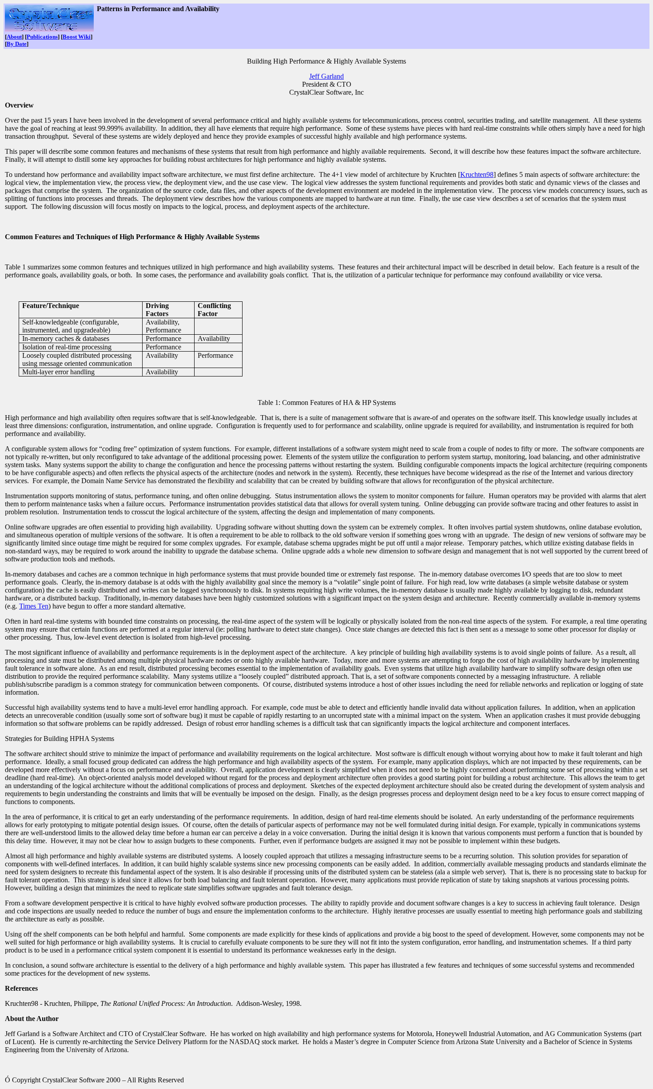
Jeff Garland (326, 76)
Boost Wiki (77, 36)
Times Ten (33, 606)
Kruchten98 (477, 174)
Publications (42, 36)
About (14, 36)
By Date (17, 43)
